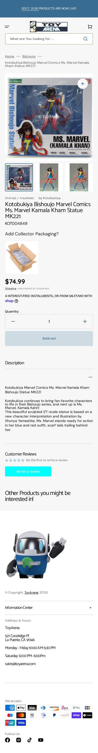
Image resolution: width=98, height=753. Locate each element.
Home (9, 56)
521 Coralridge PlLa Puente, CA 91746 (19, 638)
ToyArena (31, 592)
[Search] (86, 38)
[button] (7, 26)
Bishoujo (29, 56)
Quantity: (12, 311)
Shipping (11, 288)
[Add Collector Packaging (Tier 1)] (17, 258)
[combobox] (49, 38)
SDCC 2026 (30, 8)
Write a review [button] (28, 471)
